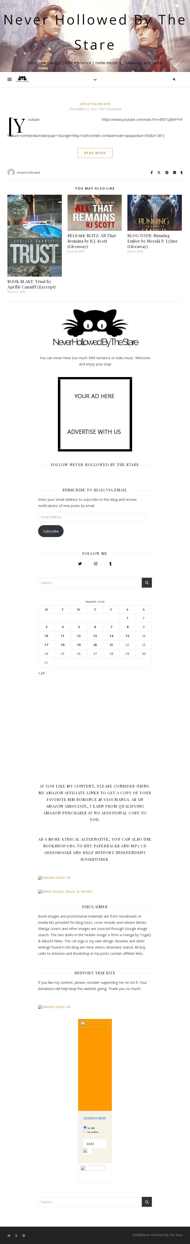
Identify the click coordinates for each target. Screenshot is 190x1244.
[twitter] (9, 1235)
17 (46, 645)
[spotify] (23, 1235)
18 (62, 645)
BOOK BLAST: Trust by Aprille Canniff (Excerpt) (31, 284)
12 (78, 636)
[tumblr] (16, 1235)
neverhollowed (28, 172)
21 (111, 645)
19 (78, 645)
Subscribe (51, 531)
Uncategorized (95, 104)
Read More (95, 153)
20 (95, 645)
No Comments (110, 108)
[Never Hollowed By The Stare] (22, 79)
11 (62, 636)
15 (127, 636)
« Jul (41, 672)
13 (95, 636)
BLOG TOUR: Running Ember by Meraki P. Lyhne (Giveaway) (152, 241)
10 (46, 636)
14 (111, 636)
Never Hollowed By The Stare (95, 32)
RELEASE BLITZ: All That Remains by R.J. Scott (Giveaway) (92, 241)
